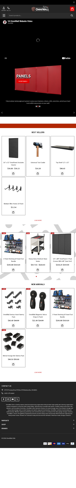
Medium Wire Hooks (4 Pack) (13, 204)
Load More (38, 220)
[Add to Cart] (38, 326)
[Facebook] (3, 399)
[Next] (74, 113)
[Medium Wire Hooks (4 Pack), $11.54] (13, 189)
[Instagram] (8, 399)
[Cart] (72, 9)
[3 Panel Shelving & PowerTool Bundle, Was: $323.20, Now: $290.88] (13, 244)
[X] (17, 399)
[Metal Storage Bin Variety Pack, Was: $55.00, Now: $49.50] (13, 341)
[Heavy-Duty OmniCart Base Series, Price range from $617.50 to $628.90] (38, 244)
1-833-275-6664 (9, 393)
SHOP (4, 424)
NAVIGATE (5, 420)
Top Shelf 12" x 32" (62, 162)
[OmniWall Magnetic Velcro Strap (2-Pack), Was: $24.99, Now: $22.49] (38, 300)
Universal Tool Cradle (38, 162)
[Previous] (2, 113)
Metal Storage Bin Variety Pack (13, 356)
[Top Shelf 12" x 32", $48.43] (62, 148)
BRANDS (5, 428)
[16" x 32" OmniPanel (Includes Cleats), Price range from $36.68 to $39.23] (13, 148)
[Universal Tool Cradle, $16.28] (38, 148)
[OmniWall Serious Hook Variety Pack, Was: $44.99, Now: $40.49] (13, 300)
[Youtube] (12, 399)
